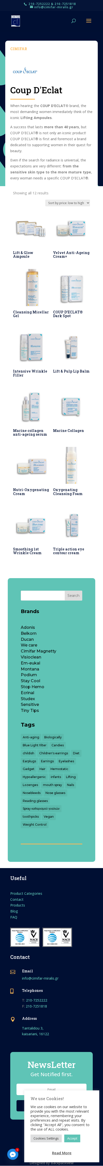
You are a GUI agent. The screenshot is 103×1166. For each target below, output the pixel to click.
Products (17, 905)
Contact (17, 899)
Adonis (28, 627)
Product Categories (26, 893)
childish (28, 753)
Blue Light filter (34, 745)
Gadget (28, 769)
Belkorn (28, 633)
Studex (28, 698)
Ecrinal (27, 692)
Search (74, 595)
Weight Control (34, 824)
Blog (14, 911)
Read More (62, 1152)
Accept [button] (72, 1138)
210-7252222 (36, 1000)
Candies (58, 745)
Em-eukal (30, 663)
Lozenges (30, 785)
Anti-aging (31, 737)
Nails (70, 785)
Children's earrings (53, 753)
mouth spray (52, 785)
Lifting (71, 777)
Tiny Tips (30, 710)
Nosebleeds (31, 793)
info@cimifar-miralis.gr (40, 978)
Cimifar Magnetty (38, 651)
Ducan (27, 639)
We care (29, 645)
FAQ (13, 917)
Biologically (53, 737)
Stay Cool (30, 680)
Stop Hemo (32, 686)
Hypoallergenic (34, 777)
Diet (76, 753)
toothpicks (31, 816)
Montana (30, 669)
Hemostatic (59, 769)
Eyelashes (66, 761)
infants (56, 777)
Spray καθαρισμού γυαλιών (41, 808)
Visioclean (31, 657)
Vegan (49, 816)
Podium (29, 674)
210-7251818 (36, 1006)
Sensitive (30, 704)
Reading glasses (35, 801)
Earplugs (29, 761)
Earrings (47, 761)
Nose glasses (55, 793)
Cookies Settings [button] (46, 1138)
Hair (43, 769)
